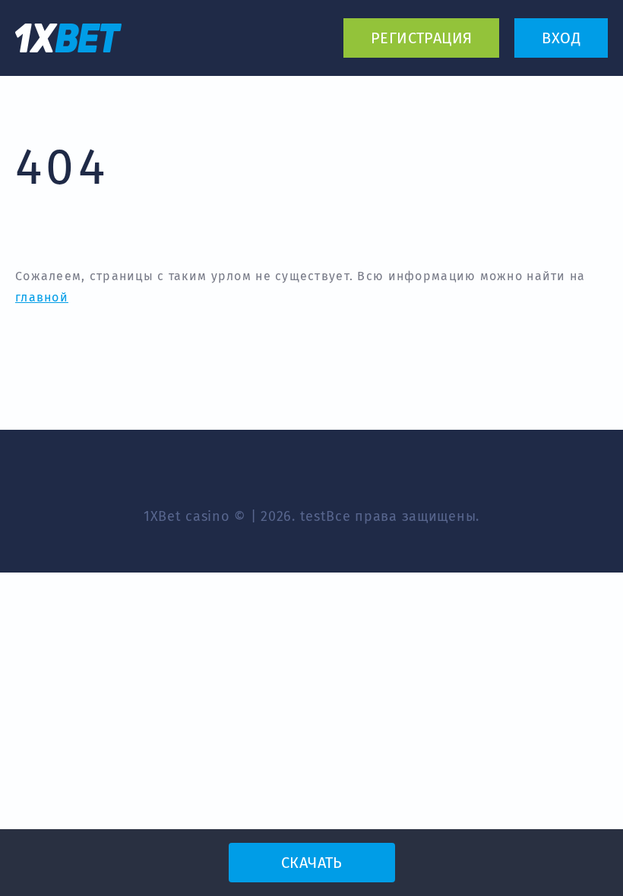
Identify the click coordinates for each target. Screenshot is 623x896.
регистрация (421, 38)
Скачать (311, 862)
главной (41, 297)
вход (561, 38)
